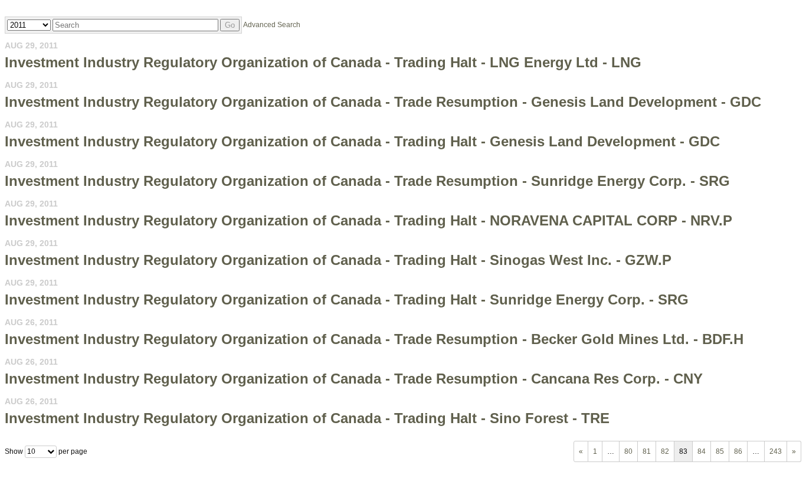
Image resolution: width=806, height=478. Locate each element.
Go (230, 25)
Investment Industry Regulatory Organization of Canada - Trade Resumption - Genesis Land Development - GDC (383, 102)
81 (647, 451)
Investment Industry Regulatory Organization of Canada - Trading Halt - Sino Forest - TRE (307, 418)
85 (720, 451)
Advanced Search (271, 25)
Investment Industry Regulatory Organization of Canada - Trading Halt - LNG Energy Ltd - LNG (323, 62)
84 (701, 451)
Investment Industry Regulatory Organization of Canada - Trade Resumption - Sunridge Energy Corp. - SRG (367, 181)
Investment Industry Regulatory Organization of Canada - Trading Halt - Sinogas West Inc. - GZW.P (338, 260)
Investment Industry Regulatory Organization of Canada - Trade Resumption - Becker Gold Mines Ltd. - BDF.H (374, 339)
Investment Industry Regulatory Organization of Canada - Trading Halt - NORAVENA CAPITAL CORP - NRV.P (368, 220)
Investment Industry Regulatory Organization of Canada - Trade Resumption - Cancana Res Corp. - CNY (354, 379)
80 (628, 451)
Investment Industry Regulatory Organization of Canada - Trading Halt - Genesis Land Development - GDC (362, 141)
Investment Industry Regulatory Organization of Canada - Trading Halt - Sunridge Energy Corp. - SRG (347, 299)
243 (775, 451)
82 (665, 451)
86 (738, 451)
